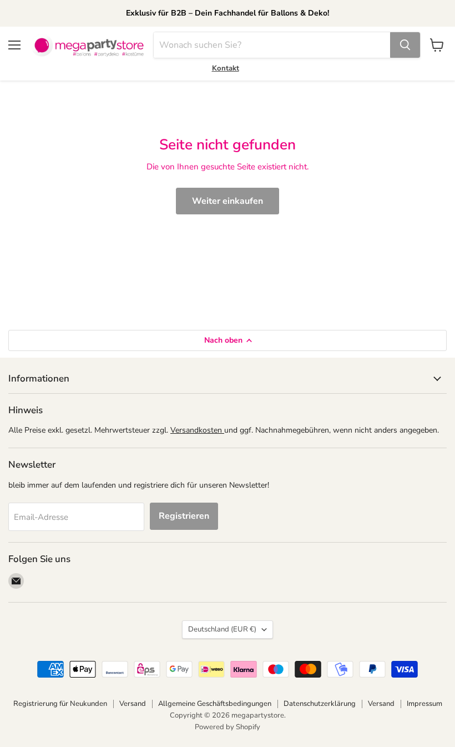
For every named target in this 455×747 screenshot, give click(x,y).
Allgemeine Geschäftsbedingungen (214, 704)
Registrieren (184, 516)
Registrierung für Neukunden (60, 704)
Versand (132, 704)
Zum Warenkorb (348, 720)
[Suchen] (405, 45)
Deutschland (222, 629)
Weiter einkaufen (227, 201)
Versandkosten (197, 430)
